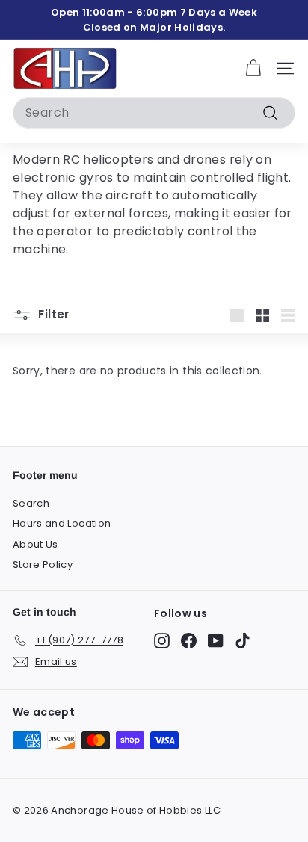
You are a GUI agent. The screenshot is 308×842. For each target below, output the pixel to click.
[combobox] (154, 113)
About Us (35, 544)
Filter (52, 314)
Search (31, 503)
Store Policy (43, 564)
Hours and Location (62, 523)
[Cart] (253, 68)
